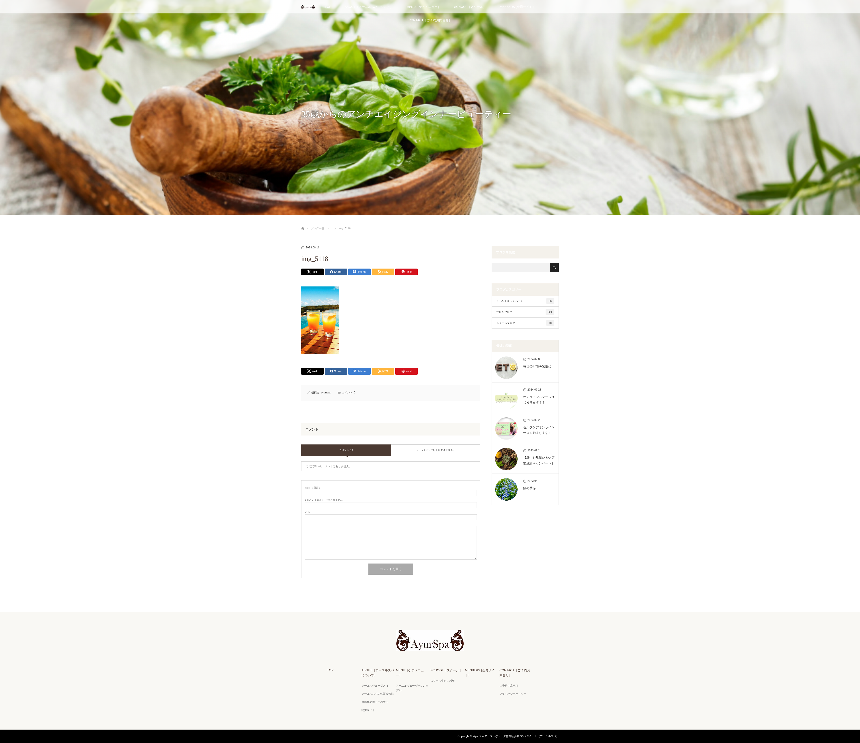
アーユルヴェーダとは (374, 685)
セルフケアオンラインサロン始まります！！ (539, 430)
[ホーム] (302, 223)
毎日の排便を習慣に (537, 366)
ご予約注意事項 (508, 685)
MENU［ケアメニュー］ (423, 7)
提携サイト (368, 710)
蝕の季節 (529, 488)
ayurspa (326, 392)
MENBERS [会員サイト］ (517, 7)
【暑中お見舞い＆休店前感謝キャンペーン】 (539, 460)
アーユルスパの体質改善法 (377, 693)
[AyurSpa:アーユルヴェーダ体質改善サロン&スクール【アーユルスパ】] (430, 648)
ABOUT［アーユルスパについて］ (369, 7)
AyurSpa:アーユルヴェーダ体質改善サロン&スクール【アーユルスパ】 (516, 736)
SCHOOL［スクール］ (470, 7)
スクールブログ (524, 323)
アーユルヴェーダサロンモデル (412, 688)
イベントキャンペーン (524, 301)
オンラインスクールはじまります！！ (539, 399)
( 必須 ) (312, 488)
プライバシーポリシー (512, 693)
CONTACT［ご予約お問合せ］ (430, 20)
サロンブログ (524, 312)
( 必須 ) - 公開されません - (324, 500)
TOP (328, 7)
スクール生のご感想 (442, 680)
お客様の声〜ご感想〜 (374, 702)
